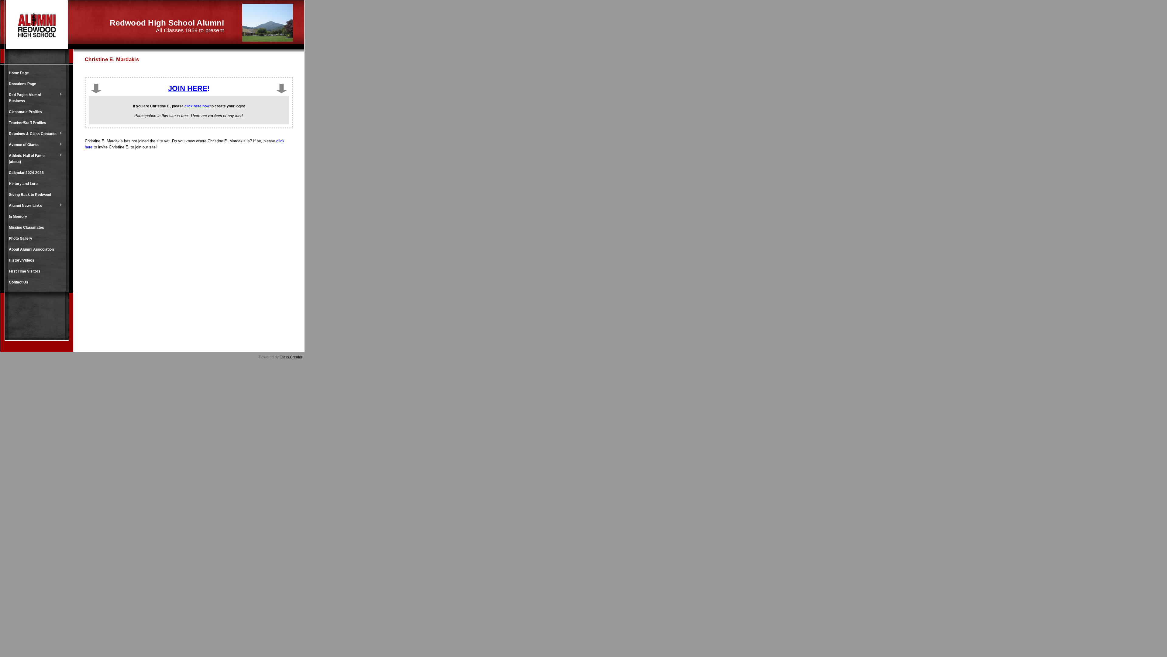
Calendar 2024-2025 (26, 173)
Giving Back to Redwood (30, 195)
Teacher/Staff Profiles (27, 123)
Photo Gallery (20, 238)
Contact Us (18, 282)
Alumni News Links (24, 205)
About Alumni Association (31, 249)
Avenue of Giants (22, 145)
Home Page (19, 73)
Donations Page (22, 84)
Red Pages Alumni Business (23, 98)
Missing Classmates (26, 227)
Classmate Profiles (25, 112)
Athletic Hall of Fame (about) (25, 159)
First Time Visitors (24, 271)
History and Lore (23, 184)
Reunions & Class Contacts (31, 134)
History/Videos (21, 260)
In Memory (18, 216)
